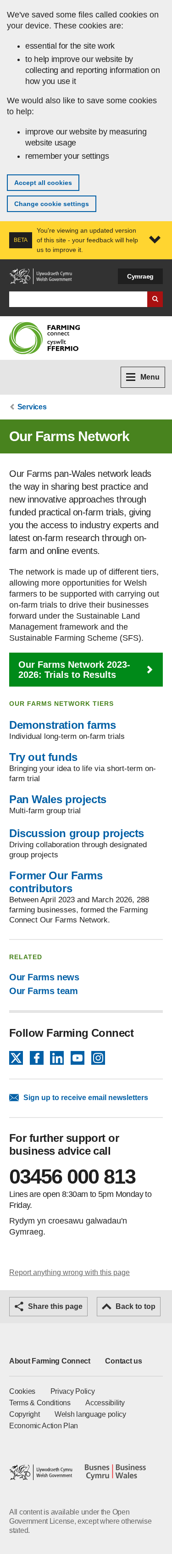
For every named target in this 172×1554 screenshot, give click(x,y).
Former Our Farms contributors (56, 881)
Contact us (123, 1361)
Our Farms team (43, 991)
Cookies (22, 1391)
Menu (150, 377)
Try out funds (43, 757)
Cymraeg (140, 276)
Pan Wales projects (57, 799)
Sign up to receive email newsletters (85, 1097)
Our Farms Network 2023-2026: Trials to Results (74, 670)
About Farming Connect (49, 1361)
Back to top (135, 1306)
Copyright (24, 1414)
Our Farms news (44, 977)
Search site (155, 299)
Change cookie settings (51, 203)
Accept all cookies (43, 182)
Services (32, 407)
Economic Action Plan (43, 1426)
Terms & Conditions (40, 1403)
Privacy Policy (72, 1391)
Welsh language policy (90, 1414)
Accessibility (104, 1403)
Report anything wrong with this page (69, 1272)
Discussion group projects (76, 833)
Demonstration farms (62, 725)
